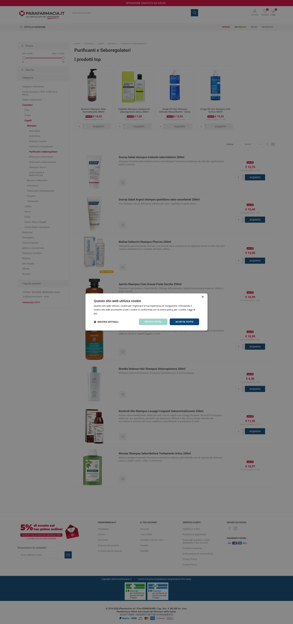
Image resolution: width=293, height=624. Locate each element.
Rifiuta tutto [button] (153, 321)
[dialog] (146, 311)
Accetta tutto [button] (184, 321)
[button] (106, 321)
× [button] (202, 297)
